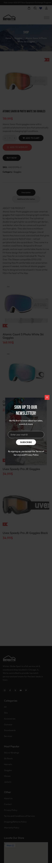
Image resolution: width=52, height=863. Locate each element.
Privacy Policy (32, 454)
